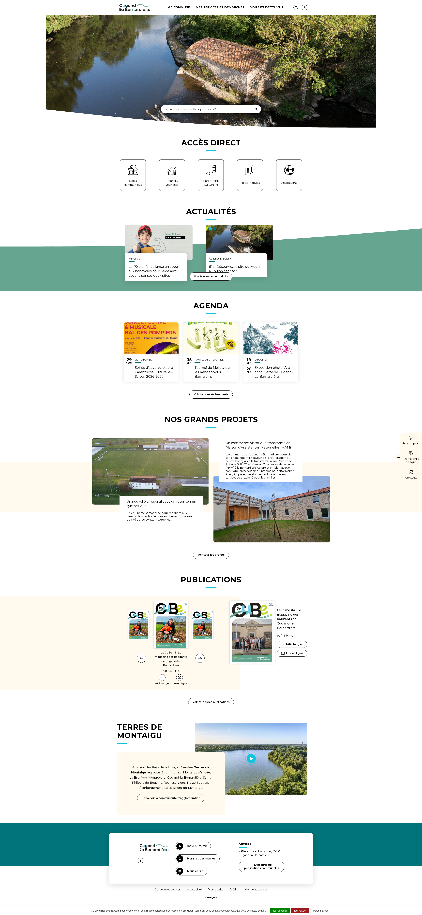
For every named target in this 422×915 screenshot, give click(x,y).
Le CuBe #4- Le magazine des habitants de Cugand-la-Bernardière (289, 619)
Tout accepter (280, 910)
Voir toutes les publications (211, 702)
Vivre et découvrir (267, 7)
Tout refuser (300, 910)
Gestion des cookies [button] (167, 889)
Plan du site (216, 889)
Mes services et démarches (220, 7)
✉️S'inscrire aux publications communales (261, 866)
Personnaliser (320, 910)
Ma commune (178, 7)
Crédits (234, 889)
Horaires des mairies (201, 858)
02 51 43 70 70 (197, 846)
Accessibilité (194, 889)
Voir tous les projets (211, 554)
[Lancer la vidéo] (251, 759)
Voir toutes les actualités (211, 276)
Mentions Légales (256, 889)
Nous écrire (195, 872)
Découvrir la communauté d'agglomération (170, 798)
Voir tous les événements (211, 394)
